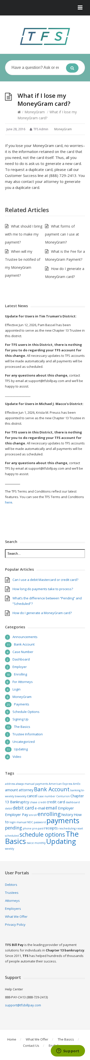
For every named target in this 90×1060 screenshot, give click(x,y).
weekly (9, 848)
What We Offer (16, 916)
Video (16, 756)
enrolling (49, 813)
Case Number (22, 652)
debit (8, 808)
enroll (33, 815)
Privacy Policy (15, 924)
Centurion (63, 796)
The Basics (22, 726)
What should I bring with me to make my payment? (23, 234)
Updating (21, 749)
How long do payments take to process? (42, 589)
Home (11, 1039)
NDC (30, 822)
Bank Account (24, 644)
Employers (13, 908)
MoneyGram (34, 112)
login (13, 822)
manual (21, 822)
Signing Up (20, 719)
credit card (56, 801)
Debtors (11, 884)
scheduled (12, 835)
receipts (51, 827)
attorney (26, 789)
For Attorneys (22, 681)
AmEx (76, 784)
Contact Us (31, 1045)
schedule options (42, 834)
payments (62, 820)
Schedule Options (26, 711)
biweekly (20, 796)
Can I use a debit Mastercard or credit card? (45, 579)
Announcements (25, 637)
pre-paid (38, 828)
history (67, 814)
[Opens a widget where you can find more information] (67, 1051)
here (8, 502)
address (10, 784)
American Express (60, 784)
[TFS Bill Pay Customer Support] (45, 36)
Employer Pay (16, 814)
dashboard (73, 802)
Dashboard (21, 659)
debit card (23, 808)
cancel (32, 795)
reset (79, 828)
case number (47, 796)
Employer (19, 666)
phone (27, 828)
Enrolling (20, 674)
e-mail (40, 807)
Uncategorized (23, 741)
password (40, 822)
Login (16, 689)
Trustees (11, 892)
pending (13, 828)
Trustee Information (27, 734)
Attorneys (12, 900)
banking (75, 790)
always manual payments (32, 784)
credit (42, 802)
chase (33, 802)
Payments (21, 704)
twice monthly (36, 843)
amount (11, 789)
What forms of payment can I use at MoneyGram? (62, 234)
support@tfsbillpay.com (23, 1005)
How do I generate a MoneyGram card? (42, 613)
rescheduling (67, 828)
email (51, 808)
